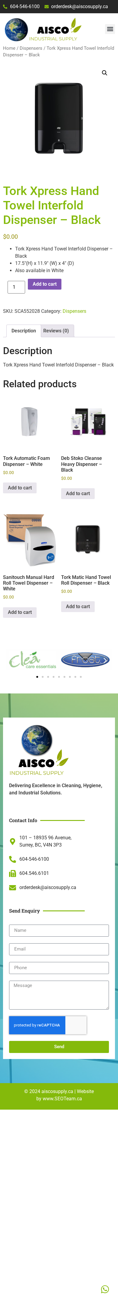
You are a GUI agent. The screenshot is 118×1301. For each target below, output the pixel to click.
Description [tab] (23, 331)
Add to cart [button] (20, 488)
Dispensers (31, 48)
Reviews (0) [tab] (56, 331)
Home (9, 48)
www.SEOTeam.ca (62, 1098)
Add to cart (45, 284)
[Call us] (105, 1289)
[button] (110, 29)
